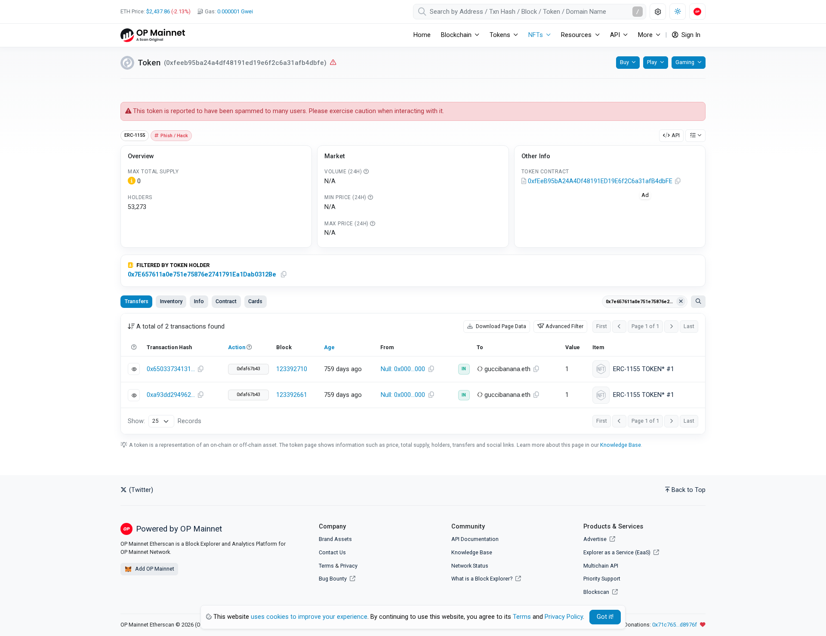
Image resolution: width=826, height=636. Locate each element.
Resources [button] (576, 35)
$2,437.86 (158, 11)
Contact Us (332, 552)
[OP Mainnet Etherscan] (152, 35)
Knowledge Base (620, 445)
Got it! (605, 617)
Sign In (690, 35)
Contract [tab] (226, 301)
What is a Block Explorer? (482, 578)
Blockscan (596, 592)
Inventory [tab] (171, 301)
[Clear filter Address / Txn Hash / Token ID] (681, 301)
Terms (326, 565)
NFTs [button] (535, 35)
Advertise (595, 539)
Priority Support (601, 578)
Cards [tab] (255, 301)
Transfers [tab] (136, 301)
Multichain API (600, 565)
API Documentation (475, 539)
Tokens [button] (500, 35)
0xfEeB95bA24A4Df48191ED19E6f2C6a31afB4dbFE (600, 181)
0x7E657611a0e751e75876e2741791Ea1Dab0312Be (202, 274)
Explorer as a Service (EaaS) (617, 552)
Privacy (349, 565)
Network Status (469, 565)
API (676, 135)
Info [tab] (199, 301)
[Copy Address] (678, 181)
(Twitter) (140, 490)
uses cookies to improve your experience (309, 617)
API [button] (615, 35)
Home (422, 35)
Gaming (684, 62)
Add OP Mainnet (154, 568)
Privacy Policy (564, 617)
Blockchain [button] (456, 35)
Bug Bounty (333, 578)
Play (652, 62)
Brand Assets (335, 539)
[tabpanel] (413, 373)
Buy (624, 62)
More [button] (645, 35)
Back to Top (689, 490)
